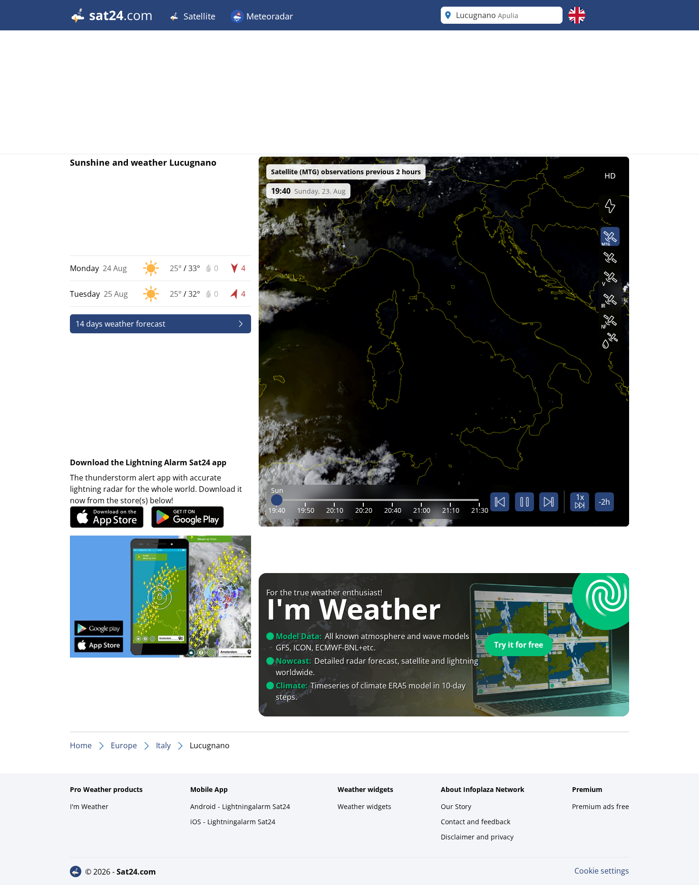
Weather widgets (364, 806)
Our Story (456, 806)
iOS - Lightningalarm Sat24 (232, 821)
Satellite (198, 16)
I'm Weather (89, 806)
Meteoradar (268, 16)
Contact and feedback (475, 821)
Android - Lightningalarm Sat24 (240, 806)
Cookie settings (601, 871)
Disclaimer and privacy (477, 836)
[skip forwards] (548, 501)
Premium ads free (600, 806)
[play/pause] (524, 501)
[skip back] (499, 501)
